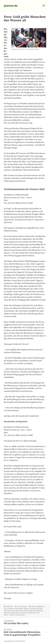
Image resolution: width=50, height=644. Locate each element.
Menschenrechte (9, 611)
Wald (37, 613)
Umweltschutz (30, 613)
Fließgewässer (39, 606)
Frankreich (11, 609)
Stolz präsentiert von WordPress (14, 641)
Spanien (22, 613)
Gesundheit (19, 609)
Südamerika (15, 613)
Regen (26, 611)
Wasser (6, 615)
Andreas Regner (22, 606)
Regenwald (32, 611)
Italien (40, 609)
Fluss (5, 609)
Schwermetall (20, 615)
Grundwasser (33, 609)
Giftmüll (26, 609)
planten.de (11, 5)
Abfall (33, 606)
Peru (13, 615)
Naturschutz (19, 611)
